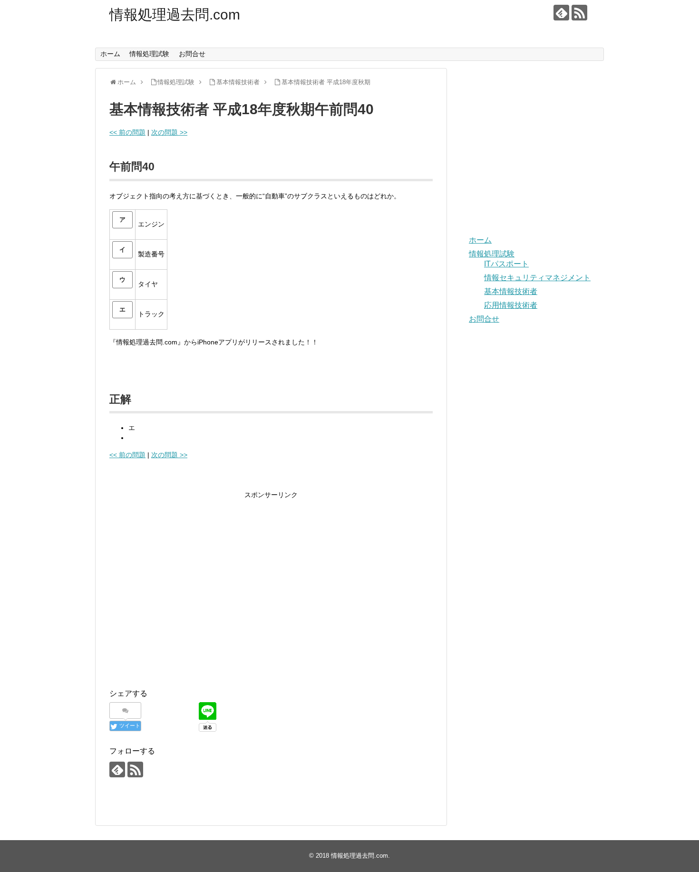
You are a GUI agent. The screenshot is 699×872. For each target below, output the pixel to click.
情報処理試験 (149, 54)
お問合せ (192, 54)
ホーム (110, 54)
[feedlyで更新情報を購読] (561, 12)
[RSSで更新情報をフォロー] (579, 12)
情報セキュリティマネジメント (537, 278)
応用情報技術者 (510, 305)
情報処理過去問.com (174, 14)
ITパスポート (506, 264)
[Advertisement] (189, 597)
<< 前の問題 (127, 132)
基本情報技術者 (510, 291)
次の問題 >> (169, 132)
